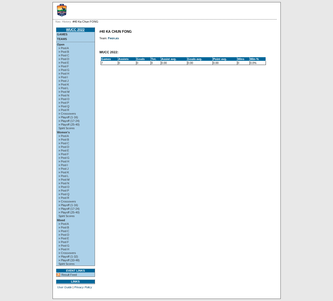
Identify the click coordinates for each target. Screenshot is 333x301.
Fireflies (113, 38)
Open (61, 44)
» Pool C (64, 55)
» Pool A (64, 48)
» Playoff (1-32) (68, 256)
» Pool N (64, 95)
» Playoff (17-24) (69, 120)
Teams (62, 39)
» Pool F (64, 66)
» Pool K (64, 84)
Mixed (61, 220)
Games (62, 34)
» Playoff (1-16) (68, 117)
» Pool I (63, 77)
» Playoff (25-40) (69, 124)
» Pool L (64, 88)
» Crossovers (67, 113)
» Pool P (64, 102)
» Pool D (64, 59)
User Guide (64, 287)
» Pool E (64, 62)
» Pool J (64, 80)
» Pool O (64, 99)
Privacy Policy (83, 287)
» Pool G (64, 69)
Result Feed (69, 274)
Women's (63, 132)
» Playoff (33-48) (69, 260)
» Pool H (64, 73)
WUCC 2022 (75, 30)
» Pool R (64, 110)
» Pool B (64, 51)
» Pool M (64, 91)
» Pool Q (64, 106)
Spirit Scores (67, 128)
